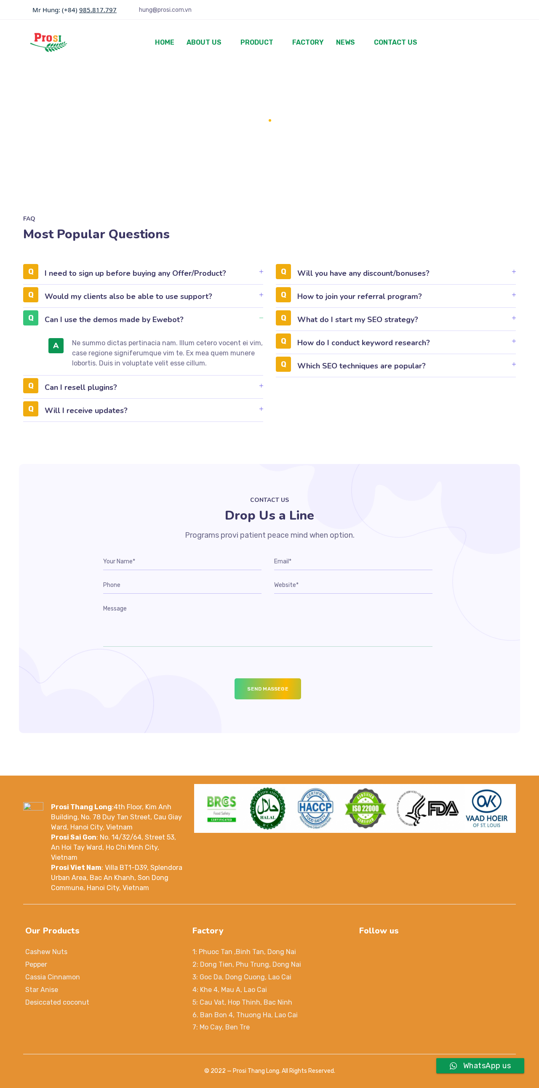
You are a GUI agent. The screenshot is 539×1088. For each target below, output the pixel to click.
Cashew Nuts (46, 952)
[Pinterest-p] (426, 953)
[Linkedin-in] (446, 953)
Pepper (36, 964)
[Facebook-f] (385, 953)
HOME (164, 42)
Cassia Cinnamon (52, 977)
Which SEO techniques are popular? (361, 366)
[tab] (143, 276)
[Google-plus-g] (405, 953)
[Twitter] (365, 953)
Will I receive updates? (86, 410)
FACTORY (308, 42)
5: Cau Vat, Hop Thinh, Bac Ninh (242, 1002)
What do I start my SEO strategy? (357, 320)
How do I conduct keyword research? (363, 343)
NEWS (345, 42)
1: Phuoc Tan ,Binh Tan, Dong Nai (244, 952)
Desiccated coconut (57, 1002)
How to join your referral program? (359, 296)
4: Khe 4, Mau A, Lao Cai (229, 990)
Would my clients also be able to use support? (128, 296)
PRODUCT (256, 42)
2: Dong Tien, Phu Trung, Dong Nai (246, 964)
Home (255, 120)
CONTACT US (395, 42)
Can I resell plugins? (81, 387)
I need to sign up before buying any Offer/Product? (135, 273)
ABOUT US (204, 42)
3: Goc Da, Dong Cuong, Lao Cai (241, 977)
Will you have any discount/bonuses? (363, 273)
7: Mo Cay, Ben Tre (221, 1027)
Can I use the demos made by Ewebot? (114, 320)
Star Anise (41, 990)
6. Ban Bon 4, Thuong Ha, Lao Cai (245, 1015)
